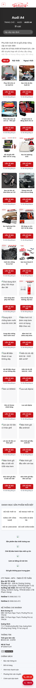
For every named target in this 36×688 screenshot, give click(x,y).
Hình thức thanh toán (11, 670)
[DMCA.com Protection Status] (7, 651)
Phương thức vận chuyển (12, 674)
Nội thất (16, 60)
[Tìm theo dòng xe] (28, 682)
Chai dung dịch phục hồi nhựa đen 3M (9, 299)
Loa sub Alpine (27, 405)
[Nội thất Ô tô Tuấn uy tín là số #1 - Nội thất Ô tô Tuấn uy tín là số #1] (20, 5)
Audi (19, 22)
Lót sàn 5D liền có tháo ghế (9, 442)
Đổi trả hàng (8, 665)
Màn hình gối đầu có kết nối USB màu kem (9, 478)
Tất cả (5, 60)
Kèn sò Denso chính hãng (9, 406)
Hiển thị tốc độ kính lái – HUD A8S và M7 (27, 371)
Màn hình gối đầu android (27, 442)
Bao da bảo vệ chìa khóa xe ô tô (9, 191)
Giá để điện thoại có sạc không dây (9, 370)
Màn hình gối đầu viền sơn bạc (27, 478)
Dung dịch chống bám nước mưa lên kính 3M (9, 335)
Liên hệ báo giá (9, 93)
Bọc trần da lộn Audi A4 (26, 84)
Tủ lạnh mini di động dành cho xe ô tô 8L (26, 121)
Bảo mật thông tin (10, 661)
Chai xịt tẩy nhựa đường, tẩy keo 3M (27, 299)
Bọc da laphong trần (26, 155)
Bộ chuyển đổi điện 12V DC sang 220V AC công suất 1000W (9, 157)
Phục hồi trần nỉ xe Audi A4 (9, 84)
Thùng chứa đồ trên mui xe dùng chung (27, 192)
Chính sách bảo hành (11, 678)
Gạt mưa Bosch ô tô (27, 263)
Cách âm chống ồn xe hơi (9, 263)
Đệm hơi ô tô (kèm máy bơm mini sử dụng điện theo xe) (26, 336)
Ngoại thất (28, 60)
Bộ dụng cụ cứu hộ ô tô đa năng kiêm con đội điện (26, 228)
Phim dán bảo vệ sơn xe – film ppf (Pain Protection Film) (9, 121)
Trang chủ (9, 22)
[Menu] (3, 4)
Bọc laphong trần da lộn (9, 227)
